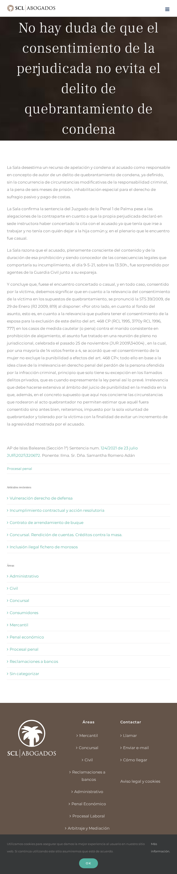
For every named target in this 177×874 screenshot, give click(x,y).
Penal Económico (88, 804)
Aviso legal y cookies (140, 781)
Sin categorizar (24, 673)
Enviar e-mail (136, 747)
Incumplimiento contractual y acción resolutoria (57, 510)
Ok (88, 863)
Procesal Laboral (88, 816)
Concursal (19, 600)
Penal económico (27, 637)
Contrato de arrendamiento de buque (46, 522)
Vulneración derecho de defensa (41, 498)
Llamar (130, 735)
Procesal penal (19, 468)
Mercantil (19, 625)
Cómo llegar (135, 760)
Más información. (160, 847)
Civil (14, 588)
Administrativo (24, 576)
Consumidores (24, 612)
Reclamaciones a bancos (34, 661)
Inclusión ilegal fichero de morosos (44, 547)
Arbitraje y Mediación (88, 828)
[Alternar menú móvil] (167, 9)
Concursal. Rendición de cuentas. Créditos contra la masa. (66, 534)
